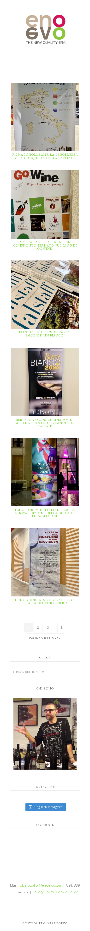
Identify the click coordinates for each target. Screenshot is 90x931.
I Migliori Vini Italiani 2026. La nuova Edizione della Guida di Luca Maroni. (45, 513)
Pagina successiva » (45, 638)
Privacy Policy (43, 892)
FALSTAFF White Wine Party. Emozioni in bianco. (45, 334)
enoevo (45, 29)
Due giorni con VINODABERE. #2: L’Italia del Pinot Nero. (45, 601)
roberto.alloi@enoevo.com (40, 885)
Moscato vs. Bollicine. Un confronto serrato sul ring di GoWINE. (45, 245)
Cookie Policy (67, 892)
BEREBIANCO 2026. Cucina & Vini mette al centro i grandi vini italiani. (45, 423)
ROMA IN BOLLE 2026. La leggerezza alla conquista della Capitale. (45, 156)
